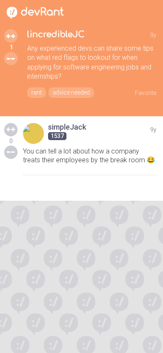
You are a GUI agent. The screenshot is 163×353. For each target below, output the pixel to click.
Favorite (145, 93)
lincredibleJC (55, 34)
